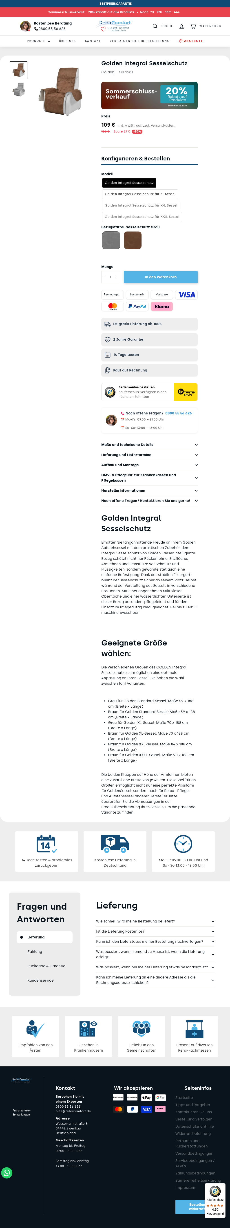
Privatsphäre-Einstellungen (22, 1112)
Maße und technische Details (127, 445)
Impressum (185, 1187)
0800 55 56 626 (178, 413)
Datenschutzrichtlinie (194, 1126)
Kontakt (93, 41)
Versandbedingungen (194, 1153)
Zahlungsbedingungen (195, 1173)
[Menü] (223, 1186)
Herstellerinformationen (123, 490)
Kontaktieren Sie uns (193, 1112)
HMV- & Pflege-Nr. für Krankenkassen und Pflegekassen (138, 478)
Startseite (184, 1097)
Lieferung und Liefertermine (126, 455)
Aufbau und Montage (120, 465)
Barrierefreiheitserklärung (198, 1180)
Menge (107, 267)
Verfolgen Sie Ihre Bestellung (140, 41)
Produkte (37, 41)
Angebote (193, 41)
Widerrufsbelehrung (193, 1133)
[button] (18, 70)
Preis (105, 116)
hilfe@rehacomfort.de (73, 1111)
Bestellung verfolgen (193, 1119)
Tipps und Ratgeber (192, 1105)
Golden (107, 72)
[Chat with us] (6, 1173)
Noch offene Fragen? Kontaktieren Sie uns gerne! (145, 501)
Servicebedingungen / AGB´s (195, 1163)
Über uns (67, 41)
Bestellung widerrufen (198, 1207)
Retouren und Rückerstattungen (191, 1143)
